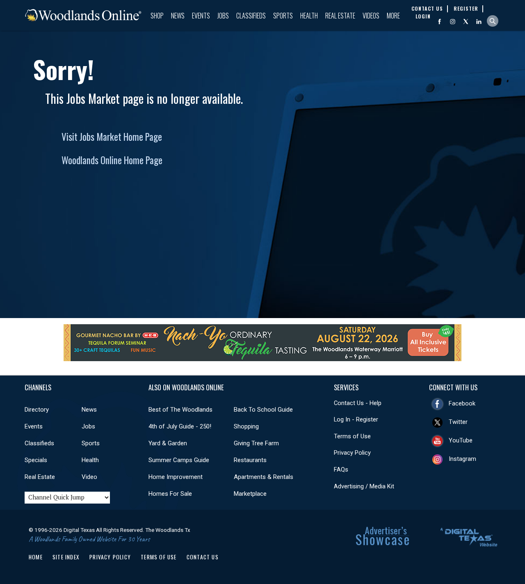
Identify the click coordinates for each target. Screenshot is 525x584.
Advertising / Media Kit (364, 486)
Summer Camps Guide (178, 460)
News (178, 16)
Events (201, 16)
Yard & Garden (167, 443)
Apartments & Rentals (263, 477)
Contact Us (203, 557)
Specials (36, 460)
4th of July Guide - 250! (179, 426)
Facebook (462, 403)
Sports (283, 16)
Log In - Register (356, 419)
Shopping (246, 426)
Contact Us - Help (357, 403)
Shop (157, 16)
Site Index (66, 557)
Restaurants (250, 460)
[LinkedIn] (479, 21)
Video (89, 477)
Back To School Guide (263, 409)
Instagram (462, 459)
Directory (37, 409)
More (393, 16)
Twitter (458, 422)
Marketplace (250, 493)
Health (309, 16)
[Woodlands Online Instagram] (452, 21)
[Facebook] (439, 21)
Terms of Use (352, 436)
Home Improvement (175, 477)
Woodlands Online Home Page (112, 160)
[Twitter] (466, 21)
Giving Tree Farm (256, 443)
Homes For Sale (170, 493)
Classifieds (251, 16)
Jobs (223, 16)
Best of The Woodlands (180, 409)
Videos (371, 16)
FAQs (341, 469)
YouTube (460, 440)
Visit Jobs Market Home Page (112, 137)
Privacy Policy (352, 452)
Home (36, 557)
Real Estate (340, 16)
